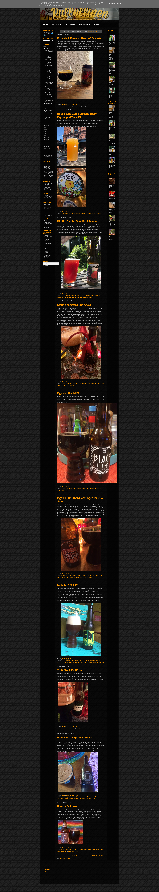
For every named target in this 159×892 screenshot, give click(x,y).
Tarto (91, 106)
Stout (87, 106)
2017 (45, 137)
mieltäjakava (68, 297)
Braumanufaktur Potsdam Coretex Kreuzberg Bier (49, 77)
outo (81, 297)
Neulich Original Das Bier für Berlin (49, 83)
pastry (83, 106)
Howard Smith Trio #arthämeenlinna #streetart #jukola (48, 155)
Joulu (77, 797)
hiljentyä (84, 575)
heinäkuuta (48, 96)
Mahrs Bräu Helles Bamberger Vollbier (48, 88)
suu (73, 851)
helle (70, 213)
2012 (45, 148)
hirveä (72, 295)
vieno (81, 577)
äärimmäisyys (100, 662)
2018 (45, 135)
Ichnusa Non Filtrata (112, 199)
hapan (66, 213)
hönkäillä (81, 849)
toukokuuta (48, 103)
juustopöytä (77, 295)
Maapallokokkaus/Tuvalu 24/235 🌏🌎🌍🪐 (48, 34)
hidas (76, 660)
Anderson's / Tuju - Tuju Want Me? (48, 56)
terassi (93, 213)
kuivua (59, 662)
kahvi (80, 106)
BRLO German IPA (112, 83)
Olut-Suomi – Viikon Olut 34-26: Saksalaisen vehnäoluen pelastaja (48, 238)
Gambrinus (65, 106)
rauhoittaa (99, 488)
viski (84, 577)
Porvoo (89, 213)
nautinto (73, 728)
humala (80, 660)
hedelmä (75, 575)
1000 (62, 660)
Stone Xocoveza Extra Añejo (74, 304)
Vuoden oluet (56, 24)
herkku (70, 106)
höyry (85, 849)
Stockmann (89, 798)
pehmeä (71, 798)
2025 (45, 121)
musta (83, 488)
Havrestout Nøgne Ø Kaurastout (76, 737)
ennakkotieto (69, 575)
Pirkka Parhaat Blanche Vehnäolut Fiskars (48, 61)
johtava (94, 575)
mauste (59, 297)
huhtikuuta (48, 107)
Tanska (90, 662)
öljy (93, 577)
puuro (80, 798)
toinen (76, 851)
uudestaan (98, 213)
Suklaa (102, 383)
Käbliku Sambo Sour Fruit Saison (77, 221)
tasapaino (76, 577)
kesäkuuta (48, 100)
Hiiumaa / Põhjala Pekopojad (111, 238)
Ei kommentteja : (74, 104)
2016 (45, 139)
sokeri (98, 383)
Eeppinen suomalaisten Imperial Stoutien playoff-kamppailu (48, 222)
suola (59, 385)
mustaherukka (76, 297)
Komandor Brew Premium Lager (111, 187)
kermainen (98, 660)
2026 (45, 46)
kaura (84, 797)
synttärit (63, 385)
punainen (85, 297)
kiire (88, 797)
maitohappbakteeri (95, 295)
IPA (68, 488)
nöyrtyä (63, 577)
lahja (73, 383)
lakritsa (77, 383)
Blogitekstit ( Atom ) (65, 858)
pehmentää (93, 488)
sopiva (72, 577)
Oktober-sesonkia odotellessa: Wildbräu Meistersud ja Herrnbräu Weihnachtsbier (48, 252)
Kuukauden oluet (70, 24)
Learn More (111, 3)
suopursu (59, 729)
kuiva (97, 849)
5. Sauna (63, 849)
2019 (45, 133)
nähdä (62, 798)
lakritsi (91, 797)
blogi (64, 575)
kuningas (88, 295)
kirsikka (83, 295)
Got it (119, 3)
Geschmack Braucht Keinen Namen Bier (48, 71)
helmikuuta (48, 113)
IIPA (84, 660)
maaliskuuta (49, 110)
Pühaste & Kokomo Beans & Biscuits (79, 38)
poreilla (76, 798)
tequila (68, 385)
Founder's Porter (67, 806)
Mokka (84, 383)
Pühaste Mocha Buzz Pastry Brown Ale (49, 52)
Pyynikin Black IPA (68, 393)
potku (82, 662)
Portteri (89, 728)
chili (73, 849)
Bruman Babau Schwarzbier (48, 93)
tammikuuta (49, 117)
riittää (83, 798)
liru (81, 383)
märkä (58, 577)
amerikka (68, 849)
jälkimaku (69, 383)
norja (59, 798)
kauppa (89, 849)
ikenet (87, 660)
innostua (73, 797)
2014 (45, 144)
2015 (45, 142)
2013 (45, 146)
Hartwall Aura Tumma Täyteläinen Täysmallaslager (112, 224)
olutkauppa (64, 662)
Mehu (63, 297)
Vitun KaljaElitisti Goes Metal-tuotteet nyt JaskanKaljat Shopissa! (48, 186)
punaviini (93, 383)
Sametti (93, 728)
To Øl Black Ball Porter (70, 670)
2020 (45, 131)
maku (101, 849)
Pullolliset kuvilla (84, 24)
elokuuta (48, 48)
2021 (45, 129)
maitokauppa (97, 797)
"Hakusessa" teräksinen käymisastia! (47, 167)
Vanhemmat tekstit (98, 855)
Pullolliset (97, 24)
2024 (45, 123)
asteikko (68, 660)
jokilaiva (78, 213)
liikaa (97, 575)
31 (61, 213)
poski (66, 851)
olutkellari (69, 662)
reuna (86, 662)
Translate (48, 267)
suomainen (98, 728)
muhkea (89, 383)
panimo (67, 577)
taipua (90, 297)
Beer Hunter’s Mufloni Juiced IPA (47, 206)
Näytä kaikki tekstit (93, 31)
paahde (88, 488)
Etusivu (45, 24)
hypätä (68, 797)
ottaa (62, 851)
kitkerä (94, 849)
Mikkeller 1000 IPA (67, 585)
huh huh (89, 575)
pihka (79, 662)
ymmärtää (89, 577)
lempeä (79, 488)
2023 (45, 125)
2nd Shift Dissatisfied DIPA (48, 196)
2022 (45, 127)
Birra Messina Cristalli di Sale (112, 211)
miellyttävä (83, 213)
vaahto (72, 385)
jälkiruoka (75, 106)
